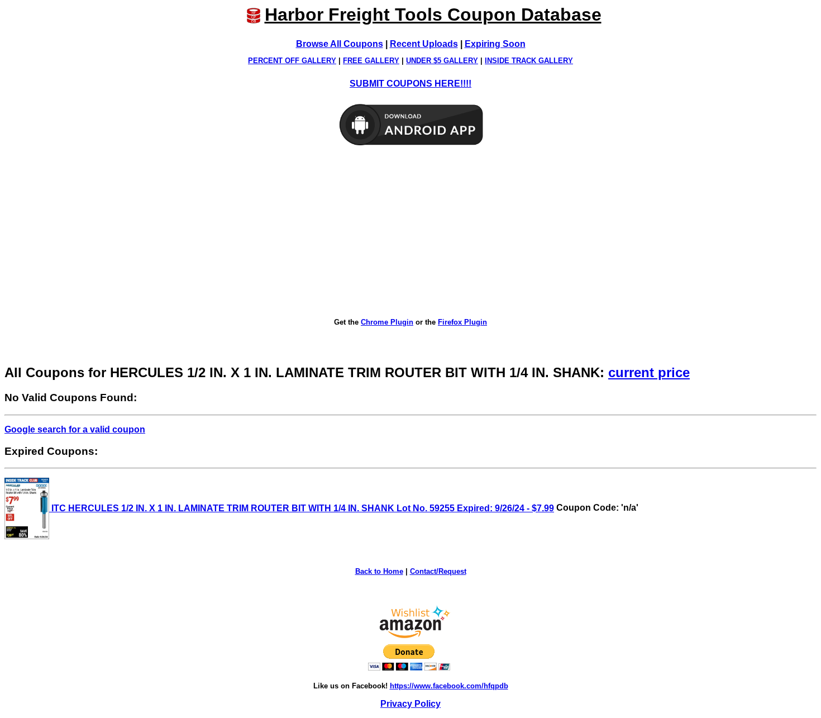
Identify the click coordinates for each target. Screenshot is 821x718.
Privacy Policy (410, 704)
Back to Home (379, 571)
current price (649, 372)
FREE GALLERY (371, 60)
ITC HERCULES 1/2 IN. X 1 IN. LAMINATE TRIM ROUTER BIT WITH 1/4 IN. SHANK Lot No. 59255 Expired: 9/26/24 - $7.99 (301, 508)
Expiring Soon (495, 44)
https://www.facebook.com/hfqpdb (449, 686)
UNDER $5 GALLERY (442, 60)
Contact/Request (438, 571)
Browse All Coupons (339, 44)
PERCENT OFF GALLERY (292, 60)
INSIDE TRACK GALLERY (529, 60)
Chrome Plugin (387, 322)
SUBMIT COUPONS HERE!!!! (410, 83)
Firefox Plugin (462, 322)
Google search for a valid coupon (74, 429)
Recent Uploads (424, 44)
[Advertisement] (410, 232)
